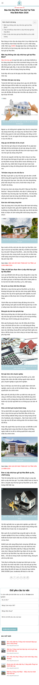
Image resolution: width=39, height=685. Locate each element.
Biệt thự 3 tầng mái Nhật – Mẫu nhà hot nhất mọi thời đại (21, 672)
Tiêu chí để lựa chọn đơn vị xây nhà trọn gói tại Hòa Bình (19, 31)
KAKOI (13, 46)
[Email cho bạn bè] (21, 577)
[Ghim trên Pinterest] (24, 577)
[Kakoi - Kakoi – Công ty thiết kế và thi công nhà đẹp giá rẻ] (19, 3)
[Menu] (2, 3)
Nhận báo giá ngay (9, 629)
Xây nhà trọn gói (19, 7)
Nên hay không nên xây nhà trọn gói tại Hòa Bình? (18, 26)
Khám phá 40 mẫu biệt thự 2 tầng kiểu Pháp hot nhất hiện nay (22, 665)
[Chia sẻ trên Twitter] (17, 577)
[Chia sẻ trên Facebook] (14, 577)
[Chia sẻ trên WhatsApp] (11, 577)
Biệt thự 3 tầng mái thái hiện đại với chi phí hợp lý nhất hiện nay (22, 650)
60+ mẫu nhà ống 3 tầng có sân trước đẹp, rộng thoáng (22, 657)
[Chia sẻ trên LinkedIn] (27, 577)
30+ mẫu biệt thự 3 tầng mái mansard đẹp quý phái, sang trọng (22, 642)
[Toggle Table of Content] (34, 22)
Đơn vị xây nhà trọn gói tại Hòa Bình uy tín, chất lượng (19, 35)
